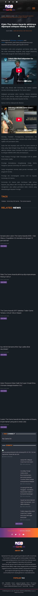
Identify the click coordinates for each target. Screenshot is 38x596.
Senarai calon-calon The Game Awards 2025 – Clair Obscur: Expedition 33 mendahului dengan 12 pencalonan (18, 238)
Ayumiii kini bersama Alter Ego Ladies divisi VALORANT (15, 348)
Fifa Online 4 (7, 584)
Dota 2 (13, 583)
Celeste (3, 201)
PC (16, 16)
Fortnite (31, 586)
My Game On (6, 439)
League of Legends (20, 583)
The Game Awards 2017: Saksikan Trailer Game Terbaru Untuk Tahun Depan (16, 312)
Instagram (20, 40)
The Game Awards (25, 201)
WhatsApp (13, 40)
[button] (33, 8)
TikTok (3, 42)
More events (19, 523)
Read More (3, 246)
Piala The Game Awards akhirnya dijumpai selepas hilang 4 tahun (18, 276)
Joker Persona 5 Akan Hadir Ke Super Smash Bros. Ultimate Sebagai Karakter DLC (18, 384)
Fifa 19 (28, 583)
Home (3, 16)
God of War (25, 586)
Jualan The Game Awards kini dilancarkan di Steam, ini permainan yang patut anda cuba (18, 420)
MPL (3, 583)
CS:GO (13, 584)
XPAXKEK (7, 583)
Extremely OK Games (13, 201)
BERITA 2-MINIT (10, 16)
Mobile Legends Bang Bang (23, 584)
